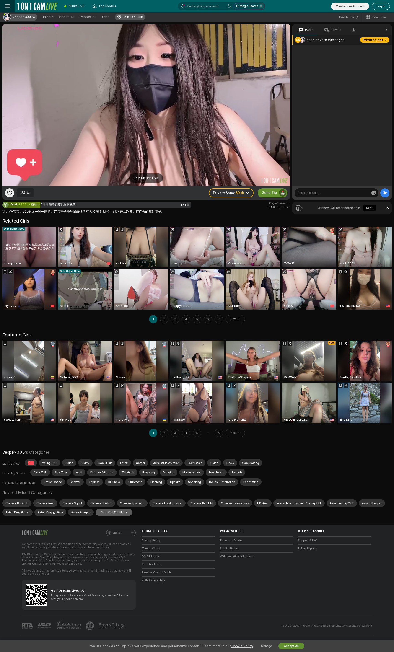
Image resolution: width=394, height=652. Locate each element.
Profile (48, 17)
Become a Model (231, 540)
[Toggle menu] (7, 6)
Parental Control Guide (156, 572)
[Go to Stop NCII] (112, 626)
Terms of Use (151, 548)
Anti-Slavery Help (153, 580)
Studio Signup (229, 548)
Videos (66, 17)
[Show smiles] (373, 193)
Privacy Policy (151, 540)
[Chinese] (31, 462)
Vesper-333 (13, 452)
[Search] (229, 6)
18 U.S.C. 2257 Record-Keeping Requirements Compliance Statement (326, 625)
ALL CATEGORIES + (113, 512)
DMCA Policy (150, 556)
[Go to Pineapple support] (90, 625)
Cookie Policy (242, 646)
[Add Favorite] (9, 192)
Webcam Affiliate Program (237, 556)
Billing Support (307, 548)
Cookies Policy (152, 564)
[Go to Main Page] (37, 6)
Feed (105, 17)
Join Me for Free (146, 178)
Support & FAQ (307, 540)
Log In (381, 6)
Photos (88, 17)
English (117, 532)
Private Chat (373, 40)
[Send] (384, 192)
